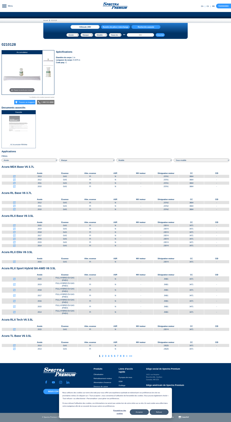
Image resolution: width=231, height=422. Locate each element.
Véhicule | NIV (85, 27)
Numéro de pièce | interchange (115, 27)
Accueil (45, 20)
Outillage (122, 385)
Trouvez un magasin (25, 102)
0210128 (54, 20)
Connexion (223, 6)
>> (130, 355)
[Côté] (48, 72)
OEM (120, 381)
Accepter (139, 412)
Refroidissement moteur (103, 378)
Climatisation (98, 374)
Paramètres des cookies (119, 411)
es (208, 6)
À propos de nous (125, 377)
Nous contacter (57, 391)
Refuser (159, 412)
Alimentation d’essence (102, 382)
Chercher (160, 35)
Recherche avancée (146, 27)
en (202, 6)
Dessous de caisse (101, 386)
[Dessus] (48, 60)
